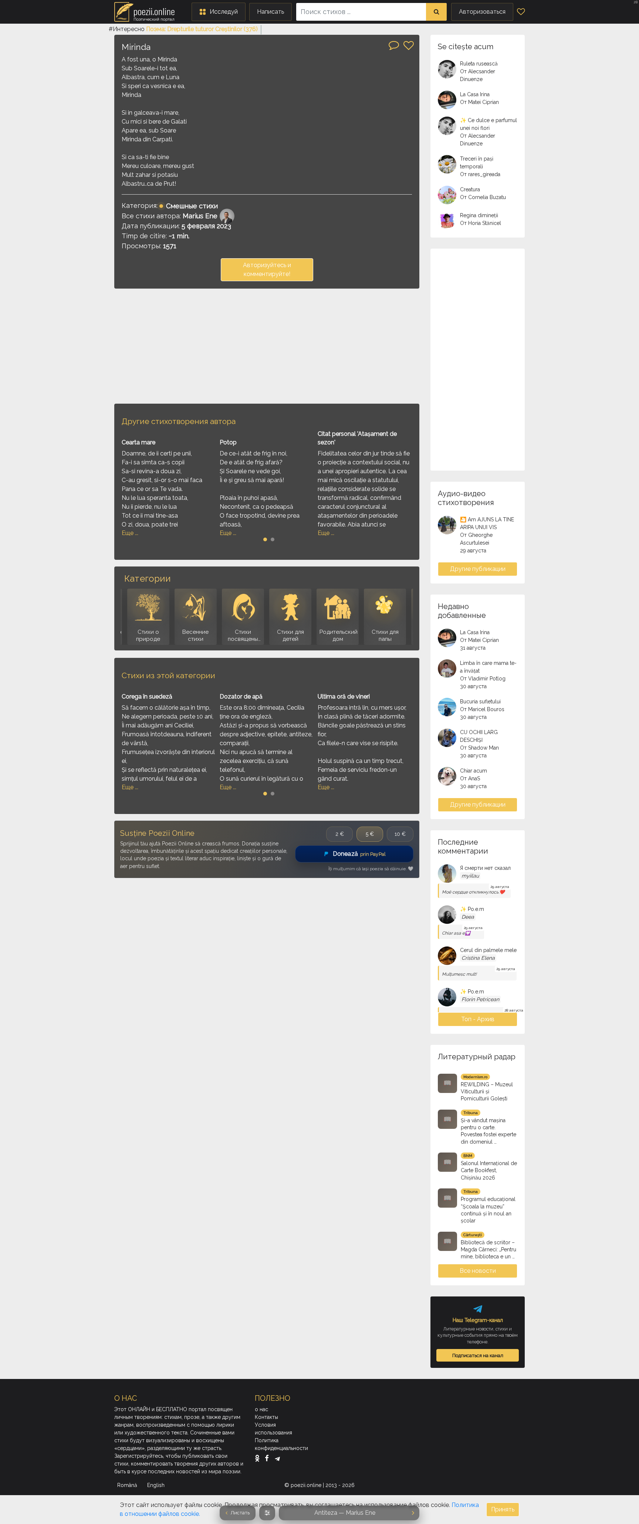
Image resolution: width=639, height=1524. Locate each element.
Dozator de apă (241, 696)
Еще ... (130, 532)
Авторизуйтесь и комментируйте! (267, 269)
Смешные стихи (192, 206)
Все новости (478, 1270)
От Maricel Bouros (482, 709)
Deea (468, 917)
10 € (400, 834)
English (156, 1485)
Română (128, 1485)
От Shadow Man (479, 748)
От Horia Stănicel (480, 223)
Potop (228, 442)
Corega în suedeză (147, 696)
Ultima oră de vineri (344, 696)
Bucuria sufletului (480, 701)
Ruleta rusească (479, 64)
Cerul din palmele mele (488, 950)
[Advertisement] (266, 346)
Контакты (266, 1417)
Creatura (470, 189)
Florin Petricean (480, 999)
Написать (270, 11)
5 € (370, 834)
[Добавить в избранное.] (408, 45)
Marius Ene (200, 216)
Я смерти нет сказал (485, 868)
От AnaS (470, 778)
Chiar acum (473, 771)
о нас (261, 1409)
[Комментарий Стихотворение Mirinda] (394, 44)
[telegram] (277, 1458)
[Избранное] (521, 11)
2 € (339, 834)
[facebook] (269, 1458)
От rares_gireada (480, 174)
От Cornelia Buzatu (483, 197)
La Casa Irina (475, 94)
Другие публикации (478, 568)
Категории (147, 578)
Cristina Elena (478, 958)
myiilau (470, 876)
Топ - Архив (477, 1019)
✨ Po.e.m (472, 909)
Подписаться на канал (477, 1355)
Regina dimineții (479, 215)
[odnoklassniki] (259, 1458)
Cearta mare (138, 442)
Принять (502, 1509)
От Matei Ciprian (479, 102)
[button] (219, 12)
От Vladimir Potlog (483, 679)
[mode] (267, 1513)
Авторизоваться (482, 11)
